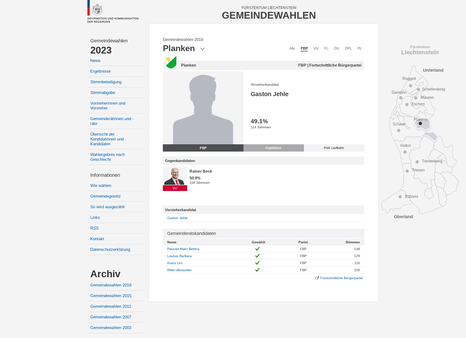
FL (326, 48)
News (95, 60)
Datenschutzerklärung (110, 249)
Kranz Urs (175, 263)
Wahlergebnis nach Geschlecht (107, 157)
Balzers (411, 196)
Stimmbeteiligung (105, 82)
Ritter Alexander (179, 270)
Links (95, 217)
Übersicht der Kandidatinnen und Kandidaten (107, 139)
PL (360, 48)
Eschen (418, 104)
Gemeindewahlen (109, 40)
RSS (94, 228)
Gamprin (399, 92)
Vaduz (405, 145)
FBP (304, 48)
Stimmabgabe (102, 92)
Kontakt (97, 239)
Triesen (418, 170)
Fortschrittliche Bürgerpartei (341, 278)
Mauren (427, 97)
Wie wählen (100, 185)
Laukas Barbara (179, 256)
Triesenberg (432, 161)
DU (336, 48)
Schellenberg (433, 89)
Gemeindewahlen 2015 (110, 295)
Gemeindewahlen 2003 (110, 327)
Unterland (433, 70)
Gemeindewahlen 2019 (110, 285)
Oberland (403, 216)
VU (316, 48)
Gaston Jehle (177, 218)
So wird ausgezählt (107, 207)
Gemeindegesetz (105, 196)
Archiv (105, 274)
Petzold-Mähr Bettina (183, 249)
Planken (421, 119)
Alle (292, 48)
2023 (101, 50)
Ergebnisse (100, 71)
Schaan (399, 124)
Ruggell (409, 79)
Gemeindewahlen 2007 (110, 317)
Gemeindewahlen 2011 (110, 306)
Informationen (105, 175)
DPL (348, 48)
